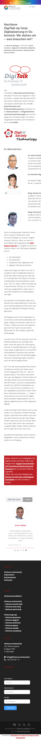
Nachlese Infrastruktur (13, 50)
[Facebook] (23, 550)
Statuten (8, 580)
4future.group (23, 731)
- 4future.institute (12, 623)
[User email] (26, 550)
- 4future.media (11, 628)
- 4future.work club (12, 609)
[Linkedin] (18, 550)
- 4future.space (11, 625)
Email (6, 697)
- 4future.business (12, 617)
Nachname (8, 688)
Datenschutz (10, 577)
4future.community (13, 572)
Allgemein (16, 48)
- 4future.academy (12, 631)
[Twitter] (20, 550)
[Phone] (15, 550)
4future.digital (23, 728)
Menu (33, 7)
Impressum (9, 575)
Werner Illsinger (12, 46)
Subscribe (10, 708)
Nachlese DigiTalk (27, 48)
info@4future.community (18, 657)
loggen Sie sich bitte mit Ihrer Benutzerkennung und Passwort (19, 466)
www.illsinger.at (14, 545)
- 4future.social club (13, 604)
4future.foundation (13, 596)
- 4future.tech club (12, 607)
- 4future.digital (11, 620)
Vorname (8, 678)
